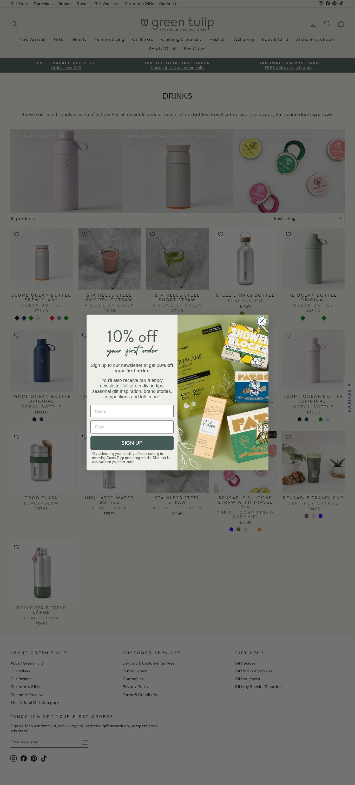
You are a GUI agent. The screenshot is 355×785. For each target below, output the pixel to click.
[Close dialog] (261, 321)
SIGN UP (132, 442)
